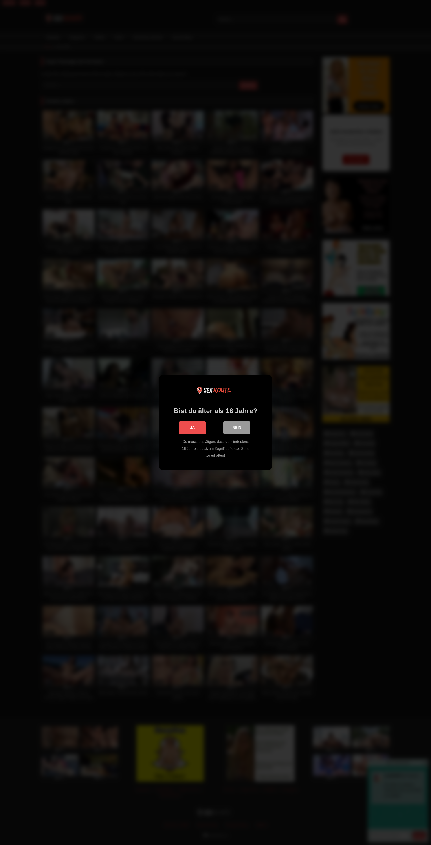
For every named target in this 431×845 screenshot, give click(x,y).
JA (192, 428)
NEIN (237, 428)
